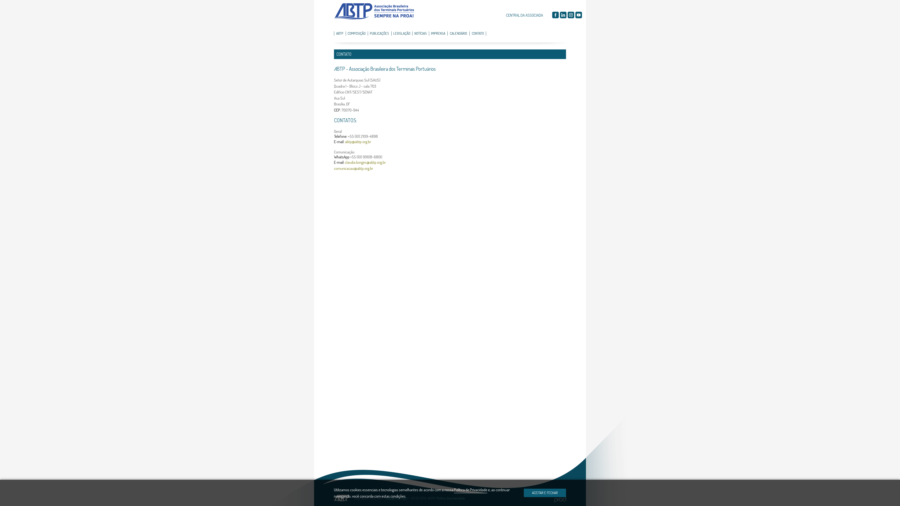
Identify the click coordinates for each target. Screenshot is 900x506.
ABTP (339, 33)
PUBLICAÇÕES (379, 33)
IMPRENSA (438, 33)
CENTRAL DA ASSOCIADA (524, 15)
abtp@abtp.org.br (358, 141)
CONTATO (478, 33)
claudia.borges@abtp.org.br (365, 162)
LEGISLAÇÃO (401, 33)
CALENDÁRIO (458, 33)
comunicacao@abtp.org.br (353, 168)
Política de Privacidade (470, 489)
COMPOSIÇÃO (357, 33)
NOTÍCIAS (420, 33)
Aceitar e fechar (545, 492)
